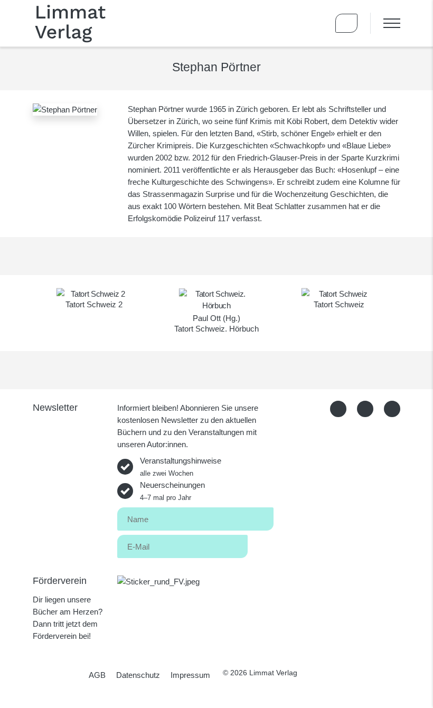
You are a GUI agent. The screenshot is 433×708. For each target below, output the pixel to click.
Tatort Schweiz (339, 304)
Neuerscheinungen (172, 491)
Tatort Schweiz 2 (94, 304)
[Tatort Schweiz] (339, 294)
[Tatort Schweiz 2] (94, 294)
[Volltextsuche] (316, 23)
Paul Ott (207, 318)
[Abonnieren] (261, 544)
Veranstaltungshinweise (180, 466)
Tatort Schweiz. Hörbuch (216, 328)
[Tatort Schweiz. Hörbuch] (216, 300)
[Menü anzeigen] (385, 23)
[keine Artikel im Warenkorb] (346, 23)
